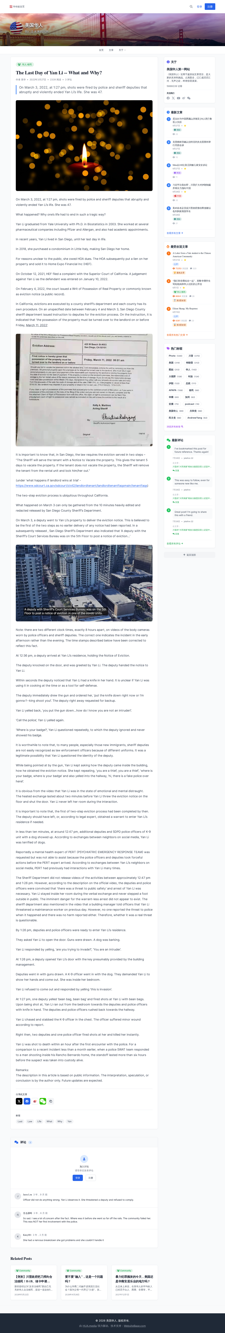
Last (20, 1121)
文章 (111, 50)
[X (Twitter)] (173, 98)
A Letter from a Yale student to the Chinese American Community (192, 254)
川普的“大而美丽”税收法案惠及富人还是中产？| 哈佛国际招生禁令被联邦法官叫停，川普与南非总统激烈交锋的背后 (192, 466)
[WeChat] (188, 98)
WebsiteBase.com (135, 1325)
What (49, 1121)
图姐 (174, 369)
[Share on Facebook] (27, 1101)
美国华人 (176, 410)
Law (30, 1121)
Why (59, 1121)
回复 (177, 470)
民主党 (175, 417)
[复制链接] (50, 1101)
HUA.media (90, 1325)
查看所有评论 (174, 543)
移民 (194, 390)
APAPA (176, 390)
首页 (101, 50)
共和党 (196, 410)
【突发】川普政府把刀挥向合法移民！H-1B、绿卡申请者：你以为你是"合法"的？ (33, 1281)
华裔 (174, 397)
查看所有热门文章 (176, 334)
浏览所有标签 (174, 426)
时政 (193, 376)
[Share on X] (19, 1101)
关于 (121, 50)
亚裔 (174, 404)
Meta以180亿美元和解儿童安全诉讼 (190, 164)
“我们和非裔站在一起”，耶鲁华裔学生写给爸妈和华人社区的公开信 (192, 282)
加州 (190, 397)
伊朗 (174, 383)
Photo (175, 355)
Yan (69, 1121)
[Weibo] (183, 98)
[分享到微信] (43, 1101)
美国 (174, 362)
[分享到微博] (35, 1101)
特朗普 (192, 362)
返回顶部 (191, 554)
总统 (191, 383)
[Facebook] (168, 98)
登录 (199, 6)
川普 (194, 355)
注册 (210, 6)
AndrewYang (197, 417)
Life (39, 1121)
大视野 (175, 376)
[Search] (191, 7)
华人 (191, 369)
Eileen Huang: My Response (185, 308)
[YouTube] (178, 98)
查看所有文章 (174, 233)
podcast (192, 404)
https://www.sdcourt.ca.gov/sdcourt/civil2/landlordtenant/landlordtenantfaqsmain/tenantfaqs (81, 485)
